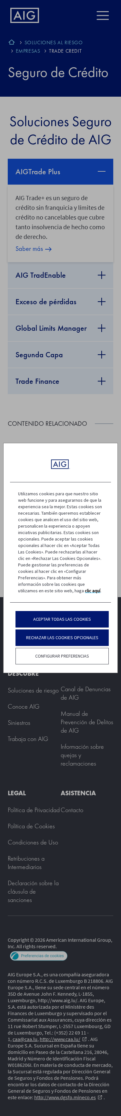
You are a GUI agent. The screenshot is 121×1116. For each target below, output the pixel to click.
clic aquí (92, 591)
